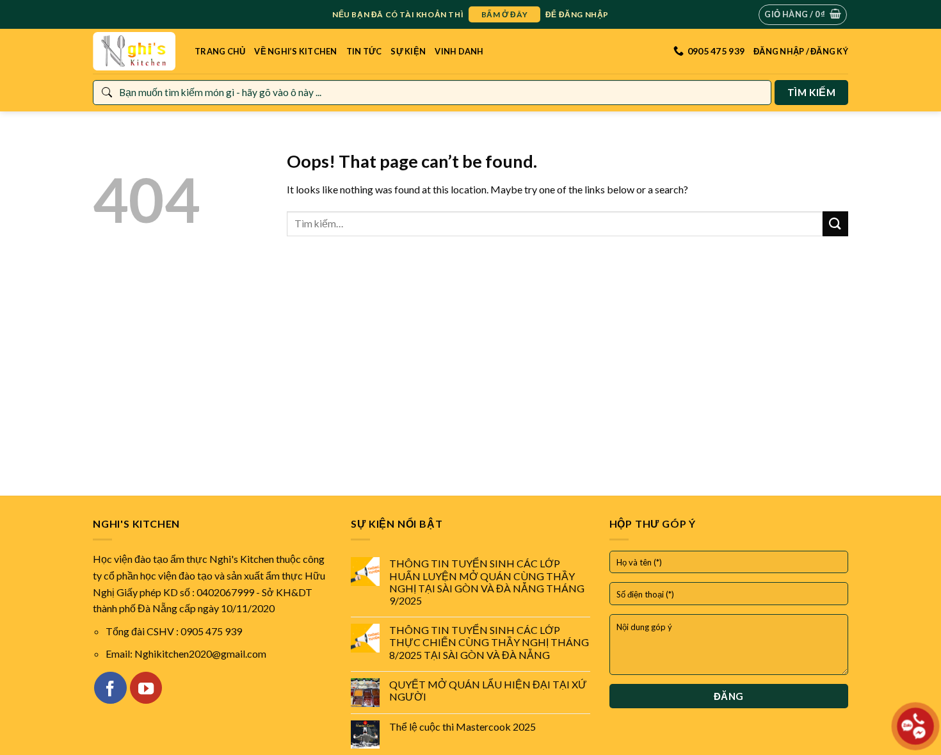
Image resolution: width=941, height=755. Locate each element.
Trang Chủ (220, 51)
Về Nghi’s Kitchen (295, 51)
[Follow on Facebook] (110, 688)
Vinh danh (459, 51)
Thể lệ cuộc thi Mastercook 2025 (462, 726)
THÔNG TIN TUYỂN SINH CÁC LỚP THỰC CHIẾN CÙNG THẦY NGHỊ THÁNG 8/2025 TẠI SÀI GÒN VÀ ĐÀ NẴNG (489, 642)
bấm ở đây (504, 14)
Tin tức (364, 51)
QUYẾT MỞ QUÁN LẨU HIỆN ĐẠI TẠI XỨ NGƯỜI (488, 690)
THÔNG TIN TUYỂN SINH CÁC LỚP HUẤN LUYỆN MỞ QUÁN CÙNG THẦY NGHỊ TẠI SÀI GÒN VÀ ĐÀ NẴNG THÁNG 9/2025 (486, 581)
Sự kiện (408, 51)
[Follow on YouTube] (146, 688)
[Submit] (835, 223)
